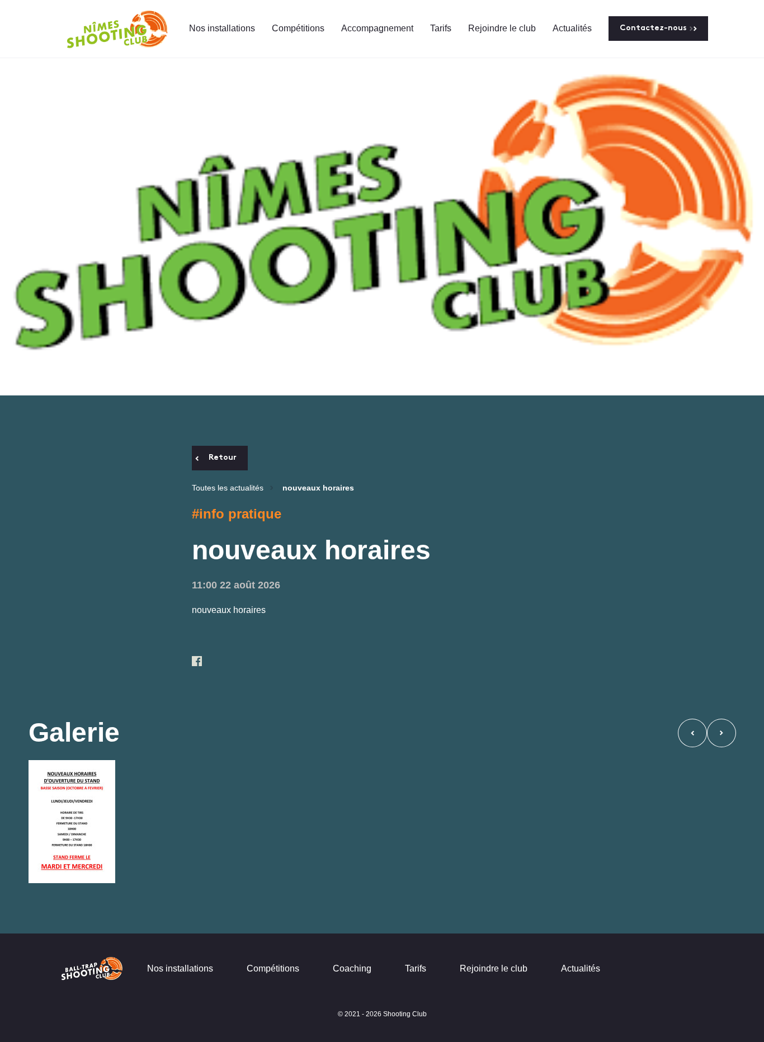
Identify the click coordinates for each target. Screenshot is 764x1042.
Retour (223, 458)
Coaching (352, 968)
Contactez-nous (653, 28)
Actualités (572, 28)
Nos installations (222, 28)
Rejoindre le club (502, 28)
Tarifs (440, 28)
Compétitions (298, 28)
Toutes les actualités (227, 487)
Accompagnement (377, 28)
